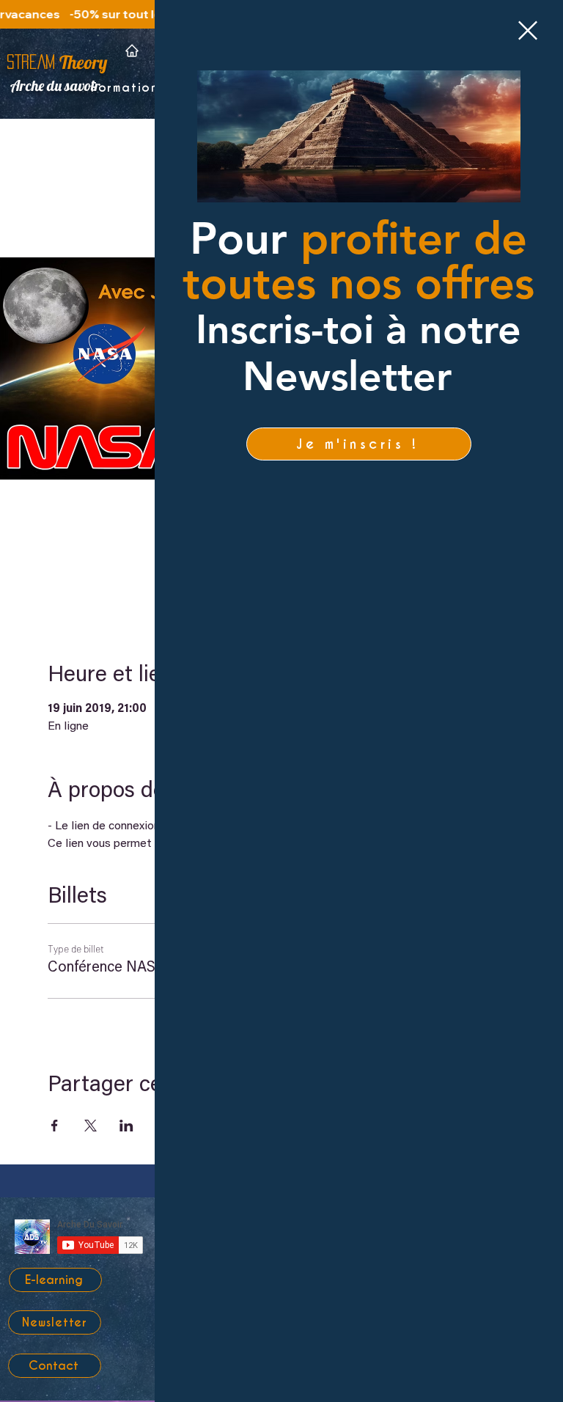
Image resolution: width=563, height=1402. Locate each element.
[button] (527, 30)
